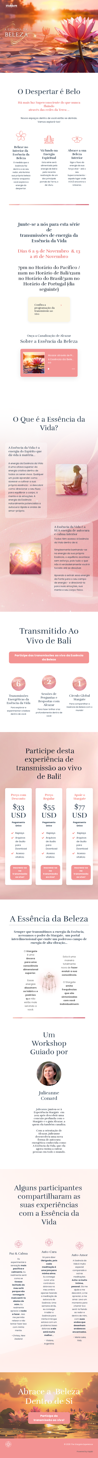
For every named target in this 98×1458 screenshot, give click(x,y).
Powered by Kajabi (85, 1451)
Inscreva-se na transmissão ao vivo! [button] (20, 872)
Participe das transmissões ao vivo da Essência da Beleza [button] (49, 657)
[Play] (49, 369)
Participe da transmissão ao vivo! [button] (49, 1418)
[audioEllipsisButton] (73, 369)
